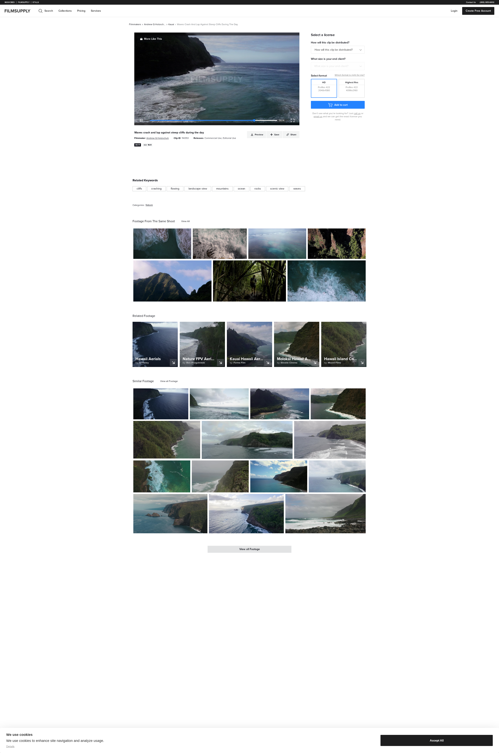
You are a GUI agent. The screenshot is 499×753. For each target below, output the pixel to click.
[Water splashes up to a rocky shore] (161, 476)
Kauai (171, 24)
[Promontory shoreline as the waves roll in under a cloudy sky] (170, 513)
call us (357, 113)
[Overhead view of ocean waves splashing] (162, 243)
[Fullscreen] (293, 120)
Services (96, 10)
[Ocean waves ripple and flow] (277, 243)
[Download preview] (164, 414)
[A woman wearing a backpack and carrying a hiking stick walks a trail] (249, 281)
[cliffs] (139, 188)
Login (454, 10)
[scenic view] (277, 188)
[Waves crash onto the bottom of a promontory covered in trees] (166, 440)
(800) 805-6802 (487, 2)
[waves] (297, 188)
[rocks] (257, 188)
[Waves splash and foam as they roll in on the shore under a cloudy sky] (219, 403)
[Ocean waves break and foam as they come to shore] (327, 281)
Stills (36, 2)
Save (177, 254)
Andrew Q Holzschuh (154, 24)
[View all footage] (169, 381)
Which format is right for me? (350, 75)
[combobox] (338, 66)
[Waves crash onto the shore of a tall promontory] (220, 476)
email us (318, 116)
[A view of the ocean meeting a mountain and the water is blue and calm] (278, 476)
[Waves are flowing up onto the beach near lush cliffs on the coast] (247, 440)
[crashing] (156, 188)
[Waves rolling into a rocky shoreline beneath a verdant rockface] (325, 513)
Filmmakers (135, 24)
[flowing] (175, 188)
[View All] (185, 221)
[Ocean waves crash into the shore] (220, 243)
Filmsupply (23, 2)
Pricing (81, 10)
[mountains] (222, 188)
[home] (20, 11)
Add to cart (341, 105)
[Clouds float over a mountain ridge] (172, 281)
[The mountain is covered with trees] (337, 243)
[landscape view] (198, 188)
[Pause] (141, 120)
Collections (65, 10)
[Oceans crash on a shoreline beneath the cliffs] (160, 403)
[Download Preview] (167, 254)
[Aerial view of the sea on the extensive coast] (246, 513)
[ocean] (241, 188)
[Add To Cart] (186, 254)
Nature (149, 205)
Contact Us (471, 2)
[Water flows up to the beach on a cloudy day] (330, 440)
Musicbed (10, 2)
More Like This (153, 39)
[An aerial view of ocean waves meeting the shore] (338, 403)
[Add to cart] (183, 414)
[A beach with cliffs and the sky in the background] (337, 476)
